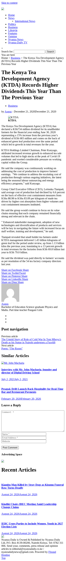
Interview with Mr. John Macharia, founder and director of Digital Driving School (29, 371)
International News (25, 21)
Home (11, 15)
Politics (12, 24)
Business (13, 27)
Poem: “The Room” (12, 348)
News (11, 18)
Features (12, 33)
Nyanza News (15, 39)
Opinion (12, 36)
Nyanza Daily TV (17, 42)
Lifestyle (12, 30)
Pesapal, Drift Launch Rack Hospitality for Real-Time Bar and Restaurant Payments (32, 390)
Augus (8, 111)
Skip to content (9, 2)
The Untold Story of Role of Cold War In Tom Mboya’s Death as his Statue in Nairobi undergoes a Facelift (31, 341)
